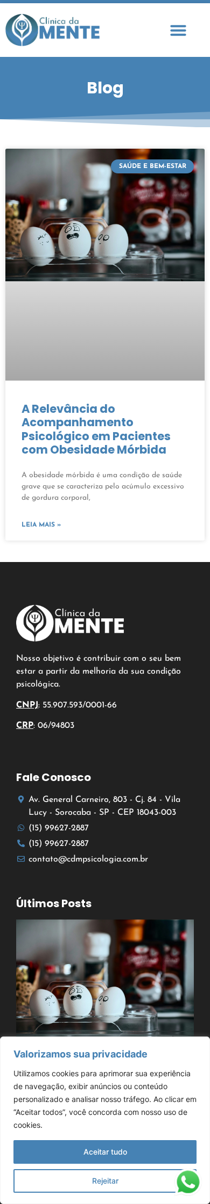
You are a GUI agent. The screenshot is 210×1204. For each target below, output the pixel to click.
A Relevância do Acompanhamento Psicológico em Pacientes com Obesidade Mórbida (96, 429)
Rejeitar (105, 1180)
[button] (178, 30)
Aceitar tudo (105, 1151)
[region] (105, 1120)
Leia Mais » (41, 525)
